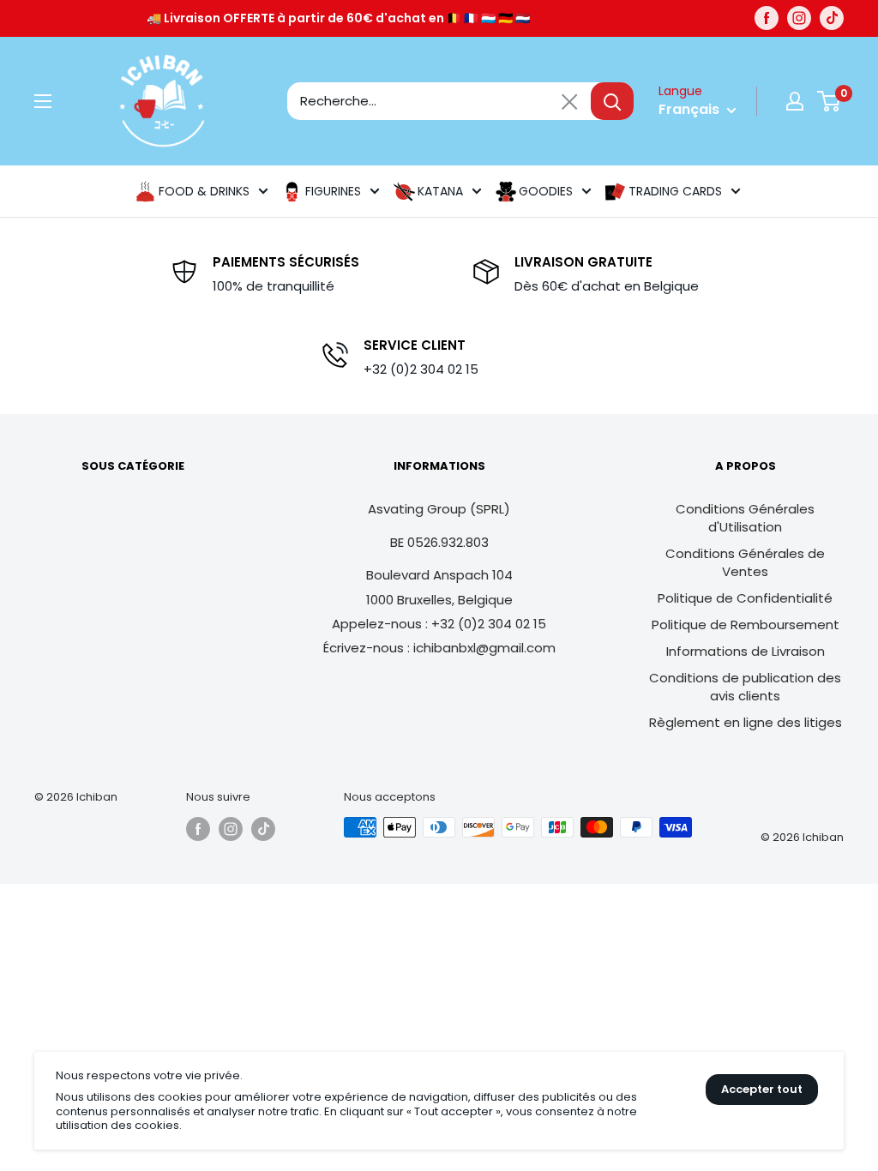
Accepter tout (762, 1089)
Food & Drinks (204, 191)
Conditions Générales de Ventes (745, 562)
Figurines (333, 191)
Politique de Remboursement (745, 625)
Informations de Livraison (745, 651)
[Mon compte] (794, 101)
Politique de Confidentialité (745, 598)
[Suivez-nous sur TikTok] (832, 18)
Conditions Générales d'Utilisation (745, 518)
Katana (440, 191)
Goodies (546, 191)
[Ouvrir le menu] (42, 101)
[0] (829, 101)
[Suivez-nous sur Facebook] (767, 18)
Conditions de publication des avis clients (745, 687)
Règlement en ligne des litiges (745, 722)
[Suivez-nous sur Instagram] (799, 18)
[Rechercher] (612, 101)
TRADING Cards (675, 191)
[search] (439, 101)
